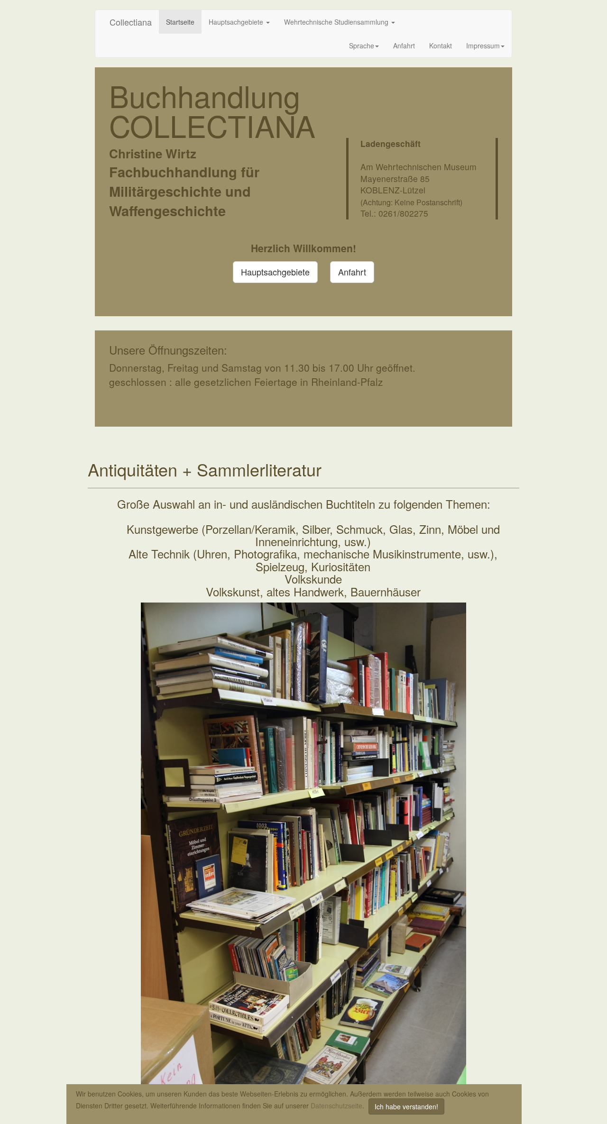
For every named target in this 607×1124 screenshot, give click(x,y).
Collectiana (131, 22)
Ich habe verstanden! (406, 1106)
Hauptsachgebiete (237, 22)
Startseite (180, 22)
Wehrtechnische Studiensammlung (337, 22)
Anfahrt (404, 45)
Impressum (483, 45)
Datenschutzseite (336, 1105)
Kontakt (440, 45)
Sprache (361, 45)
